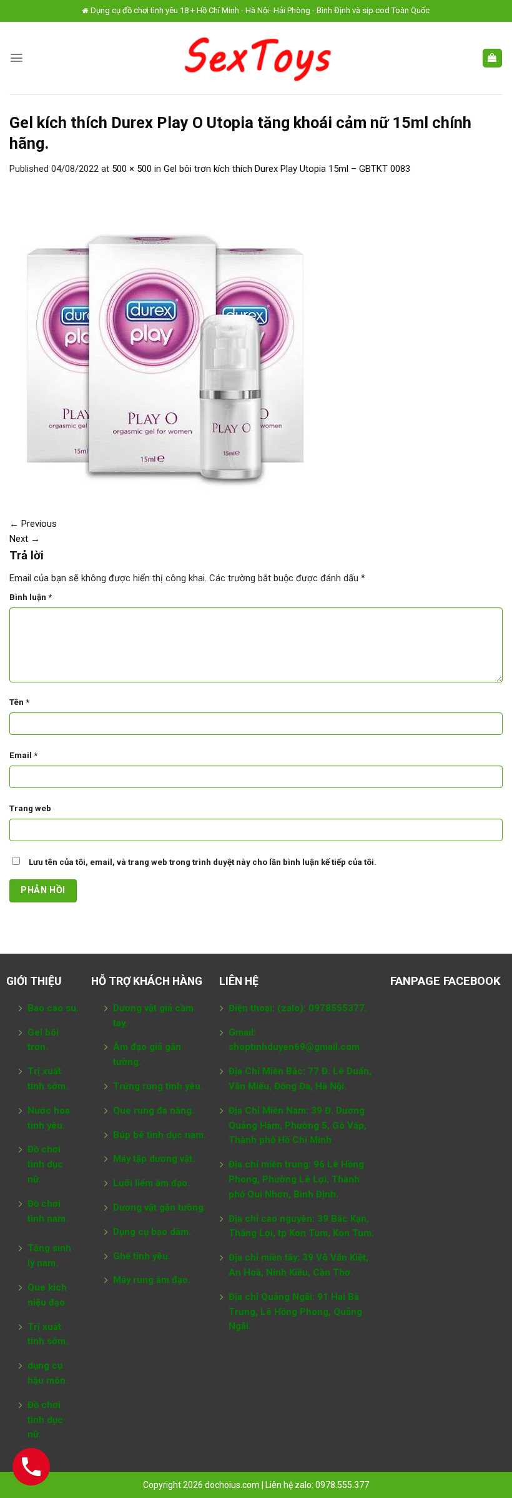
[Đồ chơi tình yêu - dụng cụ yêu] (256, 58)
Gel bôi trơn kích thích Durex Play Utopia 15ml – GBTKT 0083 (287, 168)
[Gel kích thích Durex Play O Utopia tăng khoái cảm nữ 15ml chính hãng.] (165, 338)
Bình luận (30, 597)
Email (23, 755)
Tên (19, 702)
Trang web (30, 808)
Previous (33, 523)
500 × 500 (132, 168)
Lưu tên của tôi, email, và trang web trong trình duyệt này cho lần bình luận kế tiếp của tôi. (203, 862)
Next (24, 538)
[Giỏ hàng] (492, 58)
